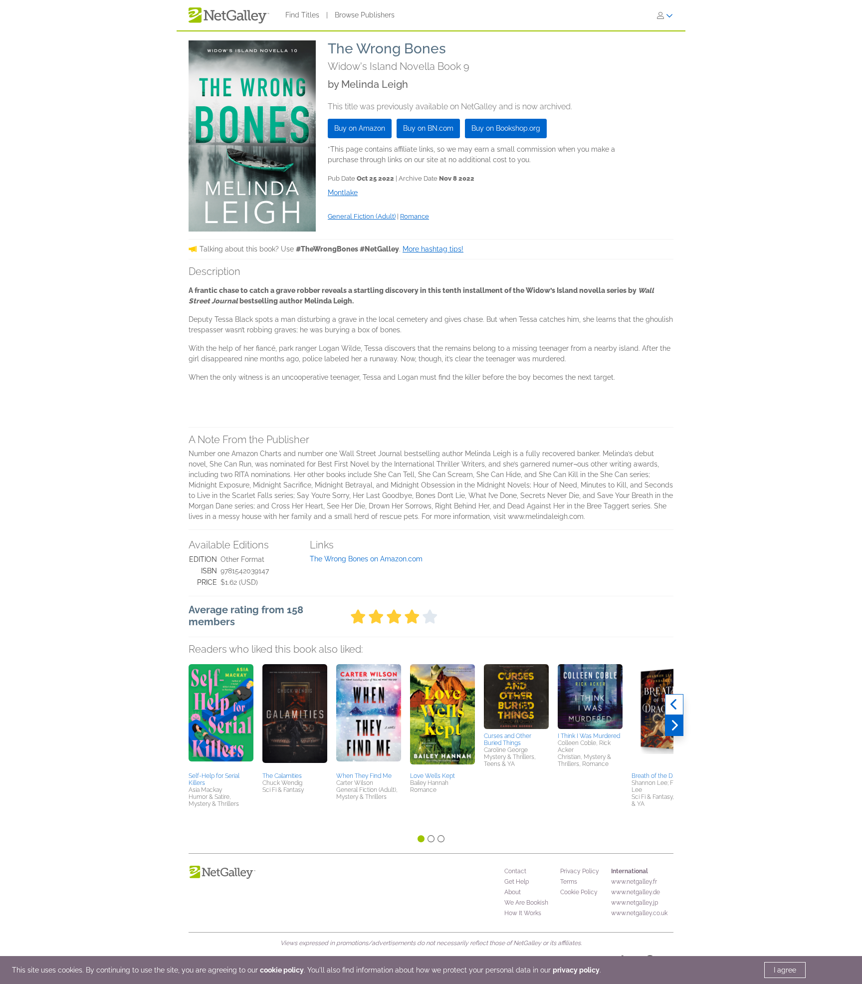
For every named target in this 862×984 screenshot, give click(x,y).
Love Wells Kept (432, 775)
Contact (515, 871)
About (512, 892)
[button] (221, 716)
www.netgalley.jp (634, 902)
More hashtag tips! (433, 249)
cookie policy (282, 970)
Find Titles (302, 15)
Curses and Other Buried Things (507, 739)
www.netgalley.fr (634, 881)
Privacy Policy (579, 871)
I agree (785, 970)
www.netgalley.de (635, 892)
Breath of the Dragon (660, 775)
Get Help (516, 881)
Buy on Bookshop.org (505, 128)
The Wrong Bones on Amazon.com (366, 559)
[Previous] (674, 704)
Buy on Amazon (359, 128)
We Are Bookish (526, 902)
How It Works (522, 913)
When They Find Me (364, 775)
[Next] (674, 725)
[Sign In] (664, 15)
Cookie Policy (579, 892)
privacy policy (576, 970)
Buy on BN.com (428, 128)
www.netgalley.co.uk (639, 913)
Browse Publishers (365, 15)
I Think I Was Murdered (589, 736)
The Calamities (282, 775)
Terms (568, 881)
